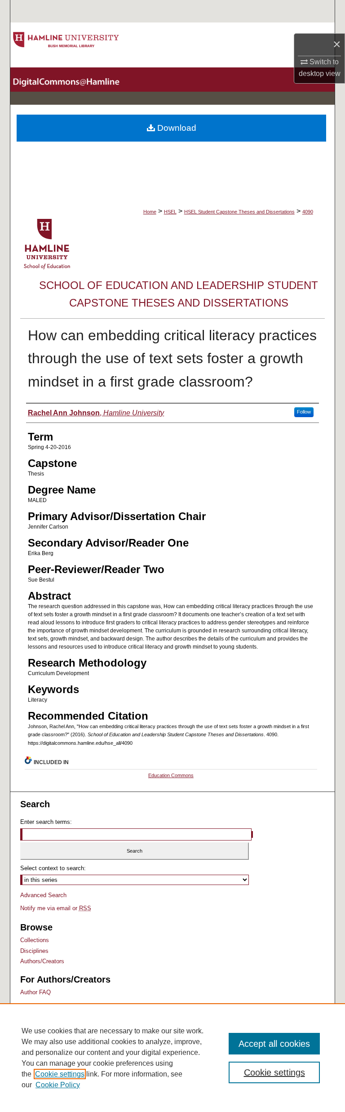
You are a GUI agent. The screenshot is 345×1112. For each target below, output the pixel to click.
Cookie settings (59, 1074)
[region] (172, 1057)
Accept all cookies (274, 1044)
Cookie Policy (57, 1085)
